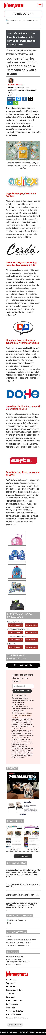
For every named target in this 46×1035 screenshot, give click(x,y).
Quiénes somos (12, 1004)
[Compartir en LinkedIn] (10, 103)
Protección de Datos (14, 1011)
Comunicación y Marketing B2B (18, 962)
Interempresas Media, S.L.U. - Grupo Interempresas (26, 1032)
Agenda (9, 936)
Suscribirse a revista (14, 990)
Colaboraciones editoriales (17, 1018)
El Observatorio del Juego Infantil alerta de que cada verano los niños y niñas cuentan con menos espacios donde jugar (23, 873)
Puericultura (23, 14)
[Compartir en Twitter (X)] (30, 99)
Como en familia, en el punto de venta (22, 895)
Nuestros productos (14, 1000)
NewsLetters (11, 986)
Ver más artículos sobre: (21, 33)
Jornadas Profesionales (14, 956)
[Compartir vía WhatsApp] (15, 103)
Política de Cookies (14, 1014)
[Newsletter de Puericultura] (14, 836)
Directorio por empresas (17, 946)
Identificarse (11, 979)
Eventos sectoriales (13, 964)
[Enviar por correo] (18, 99)
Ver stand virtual (31, 625)
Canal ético (10, 997)
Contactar (10, 993)
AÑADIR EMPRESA (15, 1025)
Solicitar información (15, 625)
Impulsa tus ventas (13, 959)
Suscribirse (23, 856)
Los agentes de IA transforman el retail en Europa (23, 886)
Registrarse (10, 983)
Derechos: (24, 741)
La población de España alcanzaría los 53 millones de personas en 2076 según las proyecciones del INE (22, 905)
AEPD (13, 756)
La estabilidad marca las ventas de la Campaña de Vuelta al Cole (21, 41)
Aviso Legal (10, 1007)
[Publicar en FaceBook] (24, 99)
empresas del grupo (17, 739)
